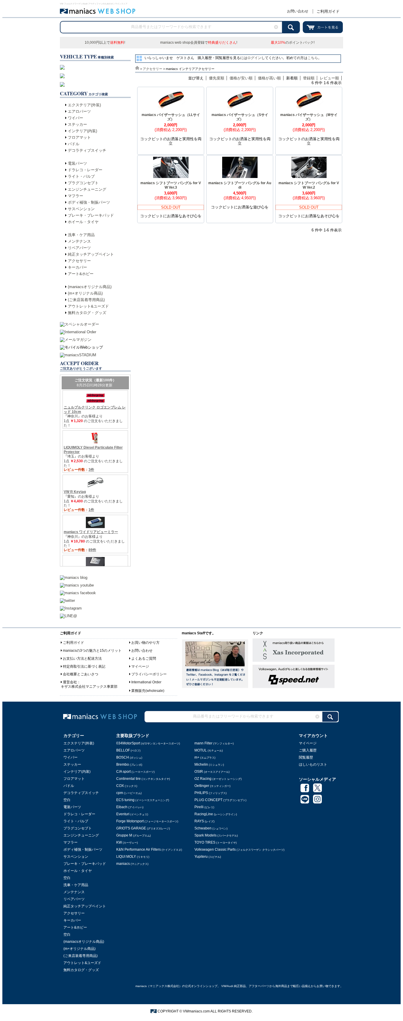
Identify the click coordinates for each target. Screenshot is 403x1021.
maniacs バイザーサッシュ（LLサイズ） (171, 117)
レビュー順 (329, 78)
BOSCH (129, 757)
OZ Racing (218, 779)
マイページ (140, 666)
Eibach (129, 807)
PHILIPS (210, 793)
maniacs (132, 864)
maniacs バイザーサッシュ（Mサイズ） (309, 117)
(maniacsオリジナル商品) (90, 287)
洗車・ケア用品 (81, 235)
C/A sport (135, 772)
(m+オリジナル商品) (85, 293)
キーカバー (77, 267)
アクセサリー (79, 261)
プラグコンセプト (83, 183)
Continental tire (143, 779)
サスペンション (81, 209)
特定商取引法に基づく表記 (84, 666)
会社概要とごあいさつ (80, 674)
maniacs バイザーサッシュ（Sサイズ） (240, 117)
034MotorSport (148, 743)
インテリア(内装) (82, 131)
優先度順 (216, 78)
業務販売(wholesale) (147, 691)
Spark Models (216, 835)
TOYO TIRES (215, 842)
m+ (204, 757)
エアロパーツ (79, 111)
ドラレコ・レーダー (85, 170)
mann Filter (214, 743)
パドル (73, 144)
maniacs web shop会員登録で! (198, 42)
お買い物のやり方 (145, 643)
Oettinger (212, 786)
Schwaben (210, 828)
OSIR (212, 772)
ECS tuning (142, 800)
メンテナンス (79, 241)
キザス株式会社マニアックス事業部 (89, 687)
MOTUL (208, 750)
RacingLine (215, 814)
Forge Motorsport (147, 821)
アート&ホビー (81, 274)
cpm (129, 793)
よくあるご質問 (143, 658)
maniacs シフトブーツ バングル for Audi (239, 185)
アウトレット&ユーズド (88, 306)
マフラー (75, 196)
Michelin (209, 764)
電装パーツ (77, 163)
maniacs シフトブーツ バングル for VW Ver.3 (170, 185)
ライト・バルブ (81, 176)
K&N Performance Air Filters (149, 849)
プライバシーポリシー (149, 674)
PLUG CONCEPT (220, 800)
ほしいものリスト (313, 764)
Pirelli (204, 807)
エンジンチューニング (87, 189)
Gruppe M (133, 835)
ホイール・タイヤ (83, 222)
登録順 (308, 78)
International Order (146, 682)
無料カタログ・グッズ (87, 313)
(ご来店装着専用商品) (86, 300)
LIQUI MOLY (132, 857)
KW (127, 842)
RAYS (204, 821)
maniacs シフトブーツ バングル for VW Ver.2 (309, 185)
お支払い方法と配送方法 (82, 658)
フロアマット (79, 137)
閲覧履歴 (306, 757)
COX (126, 786)
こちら (312, 58)
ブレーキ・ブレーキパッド (91, 215)
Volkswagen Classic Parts (239, 849)
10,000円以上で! (105, 42)
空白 (67, 800)
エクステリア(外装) (84, 105)
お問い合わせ (297, 11)
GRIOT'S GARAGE (143, 828)
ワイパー (75, 118)
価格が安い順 (241, 78)
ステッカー (77, 124)
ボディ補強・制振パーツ (89, 202)
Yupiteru (207, 857)
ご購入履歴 (308, 750)
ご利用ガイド (328, 11)
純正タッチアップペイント (91, 254)
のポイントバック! (292, 42)
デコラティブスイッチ (87, 150)
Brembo (129, 764)
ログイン (254, 58)
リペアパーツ (79, 248)
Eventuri (132, 814)
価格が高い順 (269, 78)
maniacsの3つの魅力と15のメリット (92, 650)
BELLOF (128, 750)
